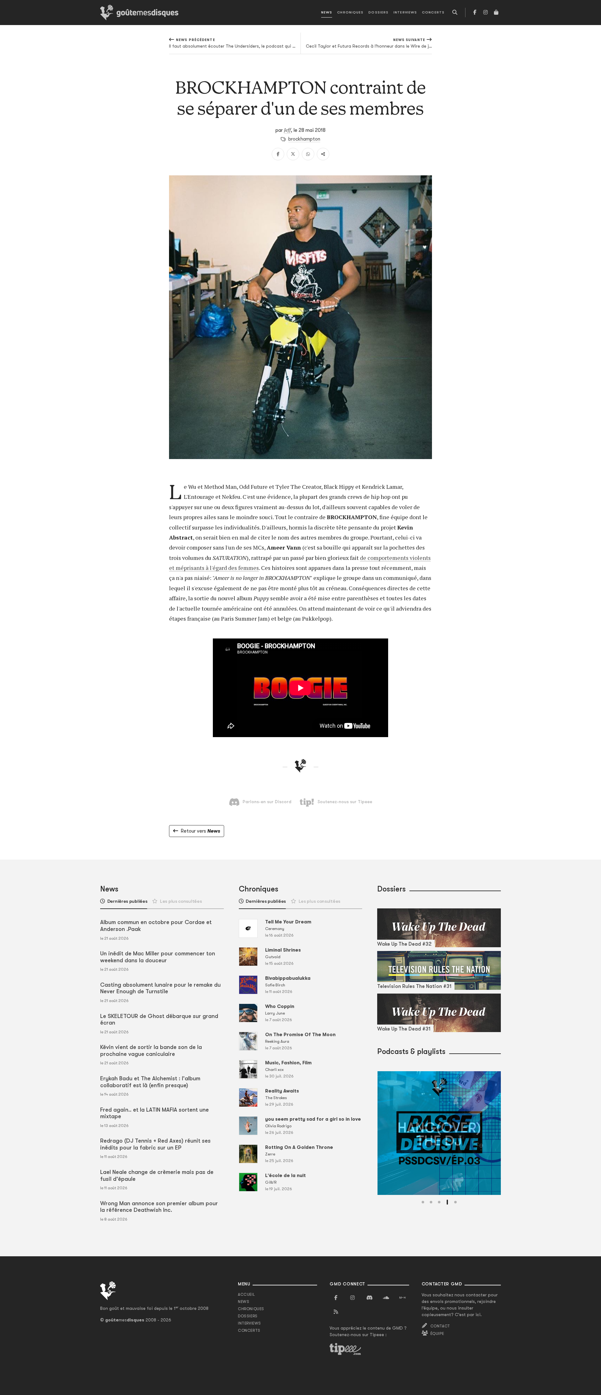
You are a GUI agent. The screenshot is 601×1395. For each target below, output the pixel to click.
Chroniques (350, 12)
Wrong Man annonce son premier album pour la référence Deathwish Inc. (159, 1206)
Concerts (433, 12)
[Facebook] (475, 12)
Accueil (246, 1294)
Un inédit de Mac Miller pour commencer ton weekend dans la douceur (157, 957)
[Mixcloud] (402, 1298)
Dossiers (378, 12)
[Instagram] (485, 12)
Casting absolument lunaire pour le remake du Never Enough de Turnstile (160, 988)
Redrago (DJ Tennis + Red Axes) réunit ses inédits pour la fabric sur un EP (155, 1144)
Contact (440, 1326)
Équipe (437, 1333)
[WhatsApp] (308, 154)
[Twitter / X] (293, 154)
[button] (423, 1202)
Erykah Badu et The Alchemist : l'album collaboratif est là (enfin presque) (150, 1081)
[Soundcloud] (386, 1298)
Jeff (287, 130)
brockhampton (304, 139)
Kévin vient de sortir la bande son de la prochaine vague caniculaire (151, 1050)
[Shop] (496, 12)
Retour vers (200, 831)
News (326, 12)
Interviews (405, 12)
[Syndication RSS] (336, 1312)
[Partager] (323, 154)
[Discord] (369, 1298)
